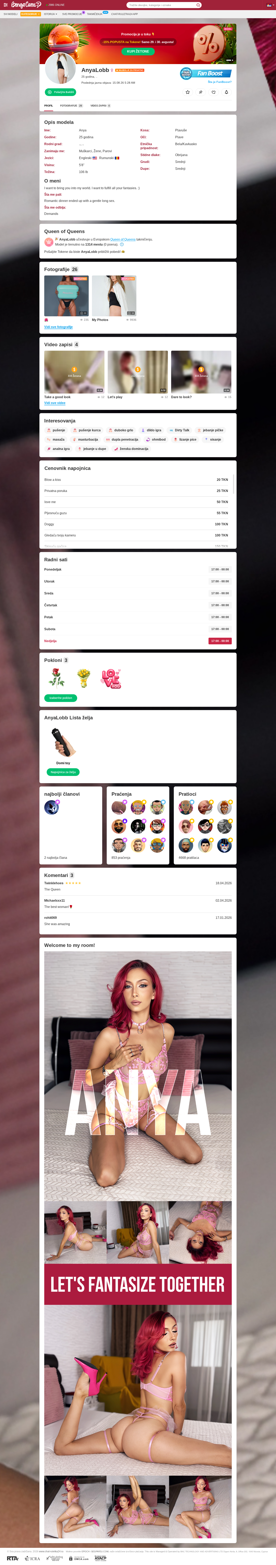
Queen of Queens (123, 239)
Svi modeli (10, 14)
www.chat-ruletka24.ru (51, 1551)
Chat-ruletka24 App (124, 14)
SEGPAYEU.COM (100, 1551)
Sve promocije (72, 14)
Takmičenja (94, 14)
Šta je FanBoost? (220, 81)
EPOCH (86, 1551)
